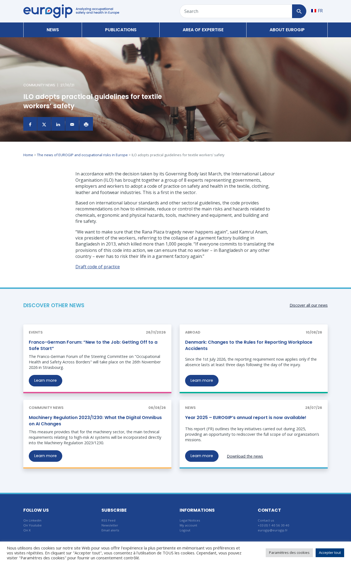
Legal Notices (190, 520)
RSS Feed (108, 520)
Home (28, 154)
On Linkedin (32, 520)
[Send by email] (72, 124)
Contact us (266, 520)
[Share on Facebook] (30, 124)
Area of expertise (203, 30)
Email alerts (110, 530)
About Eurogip (287, 30)
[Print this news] (86, 124)
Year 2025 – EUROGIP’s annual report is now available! (245, 417)
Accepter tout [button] (330, 552)
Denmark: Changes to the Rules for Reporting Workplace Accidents (248, 345)
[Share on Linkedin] (58, 124)
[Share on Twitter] (44, 124)
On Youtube (32, 525)
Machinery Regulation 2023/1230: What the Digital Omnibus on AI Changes (95, 420)
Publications (121, 30)
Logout (185, 530)
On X (27, 530)
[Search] (299, 11)
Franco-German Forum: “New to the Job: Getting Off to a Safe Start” (93, 345)
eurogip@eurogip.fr (273, 530)
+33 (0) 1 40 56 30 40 (273, 525)
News (53, 30)
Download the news (245, 456)
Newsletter (109, 525)
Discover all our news (309, 305)
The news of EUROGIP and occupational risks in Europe (82, 154)
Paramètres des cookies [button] (289, 552)
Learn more (45, 380)
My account (188, 525)
